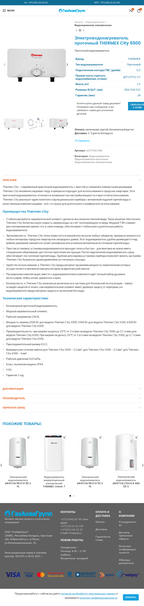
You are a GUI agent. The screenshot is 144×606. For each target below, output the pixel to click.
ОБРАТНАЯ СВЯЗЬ (14, 407)
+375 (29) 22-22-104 (110, 2)
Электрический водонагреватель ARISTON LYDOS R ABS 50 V (126, 481)
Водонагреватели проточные (91, 159)
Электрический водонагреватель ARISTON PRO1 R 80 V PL (18, 481)
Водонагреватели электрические (93, 25)
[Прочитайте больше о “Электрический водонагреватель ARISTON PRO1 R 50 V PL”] (100, 437)
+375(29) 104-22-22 (72, 529)
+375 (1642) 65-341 (71, 519)
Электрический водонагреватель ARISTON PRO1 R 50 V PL (90, 481)
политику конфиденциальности (98, 597)
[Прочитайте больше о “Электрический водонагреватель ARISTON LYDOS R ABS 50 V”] (136, 437)
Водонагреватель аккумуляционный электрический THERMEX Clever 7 (54, 481)
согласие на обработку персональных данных (88, 593)
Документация (13, 389)
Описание (10, 180)
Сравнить (84, 140)
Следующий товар (83, 30)
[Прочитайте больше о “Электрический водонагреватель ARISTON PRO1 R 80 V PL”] (28, 437)
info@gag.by (75, 532)
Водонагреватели (95, 22)
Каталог (79, 22)
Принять (130, 597)
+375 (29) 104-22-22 (38, 2)
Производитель (14, 398)
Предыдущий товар (76, 30)
